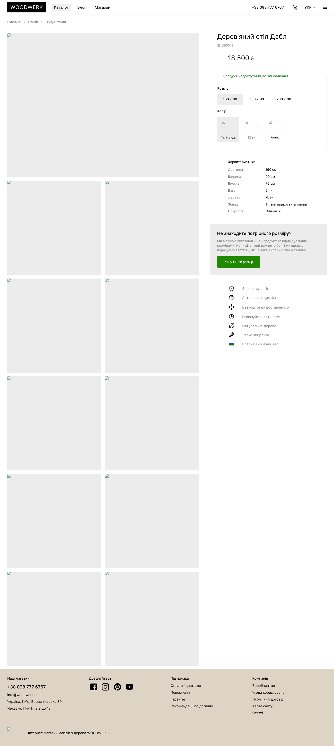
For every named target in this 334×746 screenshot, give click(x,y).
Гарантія (178, 699)
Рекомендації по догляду (192, 706)
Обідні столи (55, 22)
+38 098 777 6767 (26, 687)
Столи (33, 22)
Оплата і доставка (186, 685)
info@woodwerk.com (24, 695)
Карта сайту (262, 706)
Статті (257, 713)
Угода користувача (268, 692)
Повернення (181, 692)
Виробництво (263, 685)
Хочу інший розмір (238, 262)
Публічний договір (267, 699)
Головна (14, 22)
